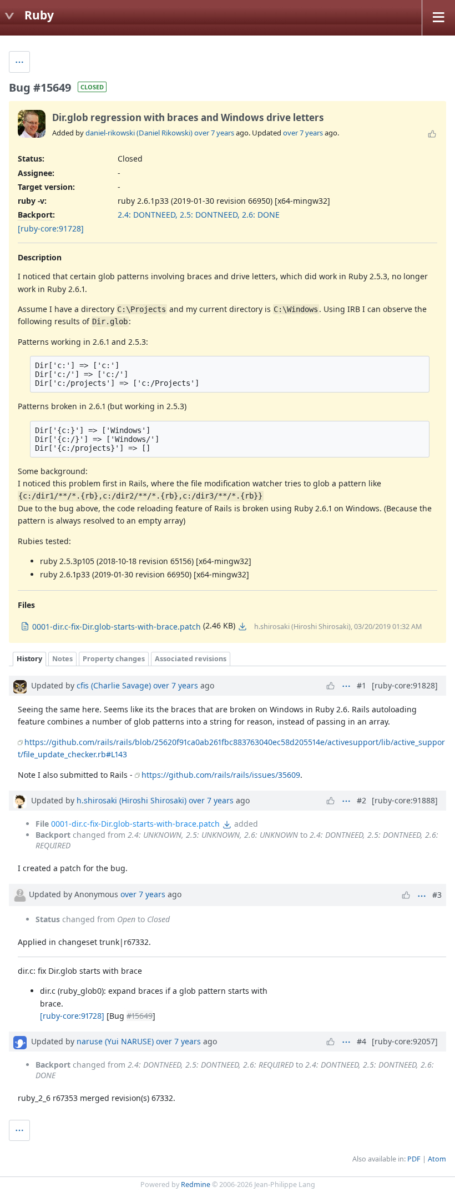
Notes (62, 658)
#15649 (140, 1015)
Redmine (195, 1184)
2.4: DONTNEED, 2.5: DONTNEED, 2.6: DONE (199, 214)
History (29, 658)
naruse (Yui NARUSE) (115, 1041)
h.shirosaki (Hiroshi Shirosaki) (131, 800)
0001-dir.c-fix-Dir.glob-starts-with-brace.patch (135, 823)
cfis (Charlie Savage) (114, 685)
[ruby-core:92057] (405, 1041)
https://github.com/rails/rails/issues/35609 (220, 774)
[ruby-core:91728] (51, 228)
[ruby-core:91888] (405, 800)
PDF (414, 1159)
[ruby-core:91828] (405, 685)
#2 (361, 800)
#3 (437, 894)
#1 (361, 685)
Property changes (114, 658)
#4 (361, 1041)
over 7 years (214, 133)
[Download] (242, 626)
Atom (437, 1159)
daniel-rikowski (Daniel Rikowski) (139, 133)
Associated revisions (190, 658)
